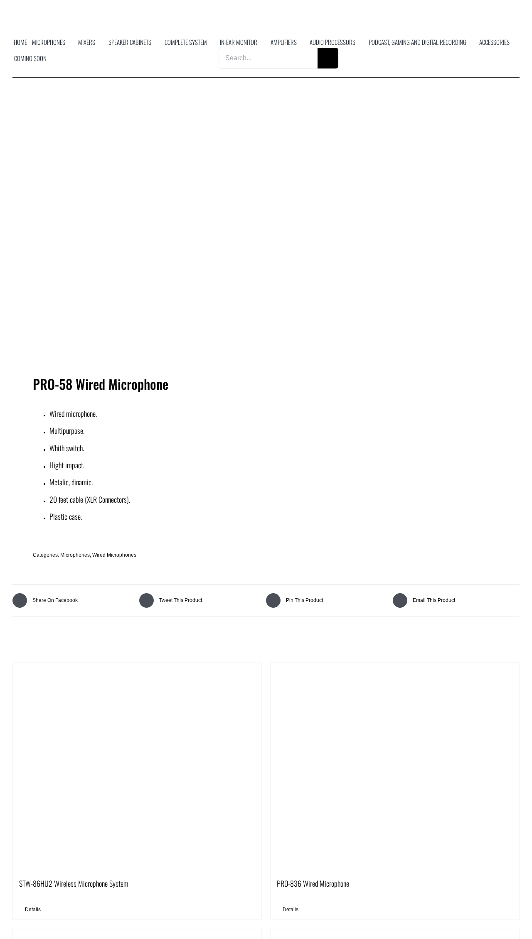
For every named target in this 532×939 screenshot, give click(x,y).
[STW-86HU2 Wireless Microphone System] (137, 767)
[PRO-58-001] (134, 233)
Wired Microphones (114, 555)
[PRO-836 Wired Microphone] (395, 767)
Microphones (75, 555)
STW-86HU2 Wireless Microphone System (73, 883)
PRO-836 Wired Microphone (313, 883)
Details (33, 909)
